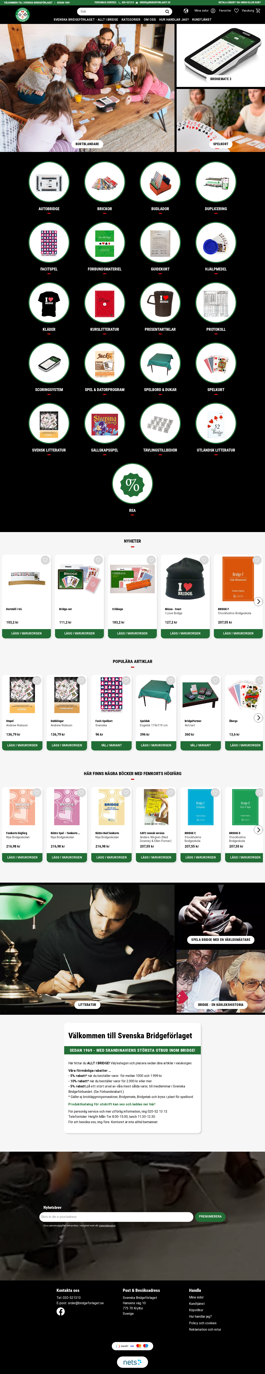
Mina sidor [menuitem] (196, 1297)
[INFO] (111, 745)
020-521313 (128, 2)
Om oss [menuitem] (150, 19)
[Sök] (167, 11)
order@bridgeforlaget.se (155, 2)
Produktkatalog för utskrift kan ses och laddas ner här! (111, 1104)
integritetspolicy (107, 1225)
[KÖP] (26, 633)
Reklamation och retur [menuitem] (205, 1329)
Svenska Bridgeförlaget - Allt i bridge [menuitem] (86, 19)
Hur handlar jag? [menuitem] (174, 19)
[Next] (258, 601)
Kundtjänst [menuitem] (202, 19)
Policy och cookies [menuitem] (203, 1323)
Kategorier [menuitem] (131, 19)
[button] (231, 10)
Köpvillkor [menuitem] (196, 1310)
